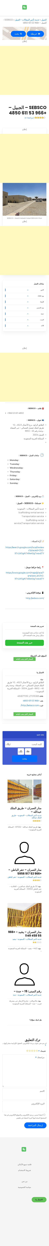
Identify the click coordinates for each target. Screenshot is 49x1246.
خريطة (34, 33)
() (29, 118)
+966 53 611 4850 (31, 701)
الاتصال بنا (40, 672)
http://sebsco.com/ (35, 598)
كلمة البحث (8, 744)
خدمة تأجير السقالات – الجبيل (27, 20)
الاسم (42, 1091)
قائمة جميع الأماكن (24, 1164)
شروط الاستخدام (24, 1170)
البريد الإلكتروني (37, 1103)
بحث (17, 33)
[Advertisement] (24, 70)
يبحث (24, 758)
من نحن (25, 1181)
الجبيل (43, 20)
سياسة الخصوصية (24, 1187)
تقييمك (43, 1051)
